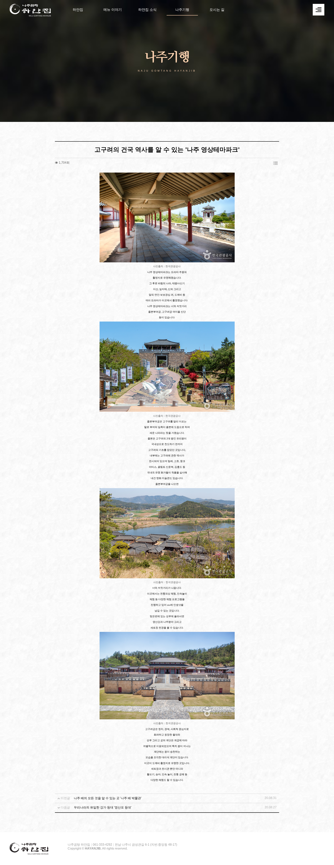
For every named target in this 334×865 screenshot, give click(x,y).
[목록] (275, 163)
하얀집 (78, 10)
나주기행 (182, 10)
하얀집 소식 (147, 10)
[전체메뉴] (318, 9)
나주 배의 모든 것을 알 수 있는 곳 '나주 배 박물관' (107, 798)
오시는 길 (217, 10)
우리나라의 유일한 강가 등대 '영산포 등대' (102, 807)
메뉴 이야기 (112, 10)
